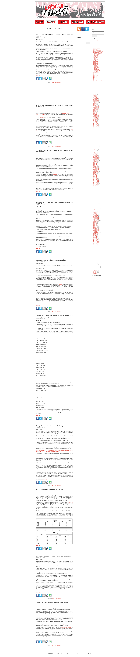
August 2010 (95, 270)
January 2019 (95, 167)
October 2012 (95, 243)
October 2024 (95, 108)
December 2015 (96, 205)
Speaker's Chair (96, 83)
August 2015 (95, 209)
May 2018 (95, 175)
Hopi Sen (94, 58)
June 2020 (95, 151)
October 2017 (95, 182)
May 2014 (95, 224)
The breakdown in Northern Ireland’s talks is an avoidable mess (53, 556)
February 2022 (95, 131)
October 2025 (95, 101)
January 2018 (95, 179)
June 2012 (95, 247)
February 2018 (95, 178)
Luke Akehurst (95, 71)
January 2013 (95, 240)
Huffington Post (96, 59)
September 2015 (96, 208)
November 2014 (96, 218)
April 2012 (95, 249)
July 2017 (95, 185)
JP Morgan (45, 162)
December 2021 (96, 133)
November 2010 (96, 267)
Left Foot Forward (96, 67)
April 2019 (95, 164)
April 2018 (95, 176)
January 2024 (95, 114)
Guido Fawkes (95, 57)
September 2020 (96, 148)
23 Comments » (58, 82)
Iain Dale (94, 60)
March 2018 (95, 177)
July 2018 (95, 173)
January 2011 (95, 265)
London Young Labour (97, 70)
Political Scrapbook (96, 77)
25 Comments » (58, 485)
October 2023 (95, 117)
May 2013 (95, 236)
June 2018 (95, 174)
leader (60, 284)
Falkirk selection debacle (66, 627)
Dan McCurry (95, 49)
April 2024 (95, 113)
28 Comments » (58, 645)
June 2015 (95, 211)
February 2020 (95, 155)
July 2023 (95, 120)
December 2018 (96, 168)
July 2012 (95, 246)
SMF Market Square (96, 82)
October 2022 (95, 126)
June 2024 (95, 111)
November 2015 (96, 206)
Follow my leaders (96, 54)
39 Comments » (58, 311)
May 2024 (95, 112)
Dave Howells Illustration (97, 50)
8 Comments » (58, 598)
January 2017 (95, 191)
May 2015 (95, 212)
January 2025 (95, 105)
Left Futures (95, 68)
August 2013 (95, 233)
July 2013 (95, 234)
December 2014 (96, 217)
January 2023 (95, 124)
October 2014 (95, 219)
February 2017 (95, 190)
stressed (45, 157)
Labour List (95, 65)
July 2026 (95, 94)
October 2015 (95, 207)
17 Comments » (58, 198)
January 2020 (95, 156)
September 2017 (96, 183)
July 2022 (95, 129)
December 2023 (96, 115)
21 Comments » (59, 421)
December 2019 (96, 157)
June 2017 (95, 186)
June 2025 (95, 104)
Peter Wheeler (95, 74)
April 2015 (95, 213)
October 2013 (95, 231)
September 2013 (96, 232)
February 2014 (95, 227)
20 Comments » (58, 146)
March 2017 (95, 189)
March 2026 (95, 97)
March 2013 (95, 238)
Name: (93, 29)
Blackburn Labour (96, 44)
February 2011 (95, 264)
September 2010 (96, 269)
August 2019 (95, 161)
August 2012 (95, 245)
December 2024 (96, 106)
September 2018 (96, 171)
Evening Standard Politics (97, 52)
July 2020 (95, 150)
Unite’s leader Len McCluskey (57, 624)
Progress (94, 79)
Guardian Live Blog (96, 56)
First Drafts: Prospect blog (97, 53)
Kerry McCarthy (95, 62)
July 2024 (95, 110)
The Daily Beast (96, 85)
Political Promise (96, 76)
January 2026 (95, 99)
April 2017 (95, 188)
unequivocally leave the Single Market (56, 122)
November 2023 (96, 116)
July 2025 (95, 103)
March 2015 (95, 214)
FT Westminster (95, 55)
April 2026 (95, 96)
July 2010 (95, 271)
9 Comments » (58, 552)
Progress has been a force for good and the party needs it (52, 602)
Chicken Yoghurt (96, 45)
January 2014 (95, 228)
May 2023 (95, 121)
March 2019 (95, 165)
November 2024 (96, 107)
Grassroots (53, 421)
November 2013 (96, 230)
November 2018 (96, 169)
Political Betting (95, 75)
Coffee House (95, 46)
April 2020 (95, 153)
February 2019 (95, 166)
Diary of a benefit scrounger (98, 51)
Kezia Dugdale (95, 64)
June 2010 (95, 272)
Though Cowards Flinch (97, 87)
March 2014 (95, 226)
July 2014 (95, 222)
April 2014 (95, 225)
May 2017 (95, 187)
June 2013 (95, 235)
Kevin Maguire (95, 63)
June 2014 (95, 223)
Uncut (53, 82)
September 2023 (96, 118)
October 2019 (95, 159)
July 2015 (95, 210)
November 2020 (96, 146)
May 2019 (95, 163)
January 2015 (95, 216)
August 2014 (95, 221)
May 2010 (95, 273)
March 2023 (95, 122)
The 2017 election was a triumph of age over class (50, 489)
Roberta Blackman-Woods (97, 80)
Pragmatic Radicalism (96, 78)
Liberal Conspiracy (96, 69)
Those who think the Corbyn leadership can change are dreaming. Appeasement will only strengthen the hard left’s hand (54, 259)
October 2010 (95, 268)
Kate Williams (95, 61)
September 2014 (96, 220)
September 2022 (96, 127)
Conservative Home (96, 48)
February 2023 (95, 123)
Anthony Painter (96, 42)
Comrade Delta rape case (41, 303)
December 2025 (96, 100)
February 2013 (95, 239)
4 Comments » (58, 255)
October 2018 (95, 170)
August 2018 (95, 172)
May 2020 (95, 152)
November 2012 (96, 242)
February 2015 (95, 215)
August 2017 (95, 184)
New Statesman (96, 72)
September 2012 (96, 244)
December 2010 (96, 266)
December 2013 (96, 229)
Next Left (94, 73)
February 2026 (95, 98)
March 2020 (95, 154)
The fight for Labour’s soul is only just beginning (49, 426)
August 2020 (95, 149)
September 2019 (96, 160)
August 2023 (95, 119)
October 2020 (95, 147)
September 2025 (96, 102)
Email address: (94, 32)
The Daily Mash (95, 86)
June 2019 (95, 162)
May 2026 (95, 95)
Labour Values (95, 66)
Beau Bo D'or (95, 43)
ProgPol (71, 502)
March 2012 (95, 250)
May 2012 (95, 248)
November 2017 (96, 181)
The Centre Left (96, 84)
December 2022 (96, 125)
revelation (55, 174)
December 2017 (96, 180)
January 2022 (95, 132)
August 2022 (95, 128)
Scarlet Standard (96, 81)
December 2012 (96, 241)
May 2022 (95, 130)
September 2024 (96, 109)
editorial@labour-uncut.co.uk (82, 39)
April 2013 (95, 237)
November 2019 (96, 158)
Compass (94, 47)
